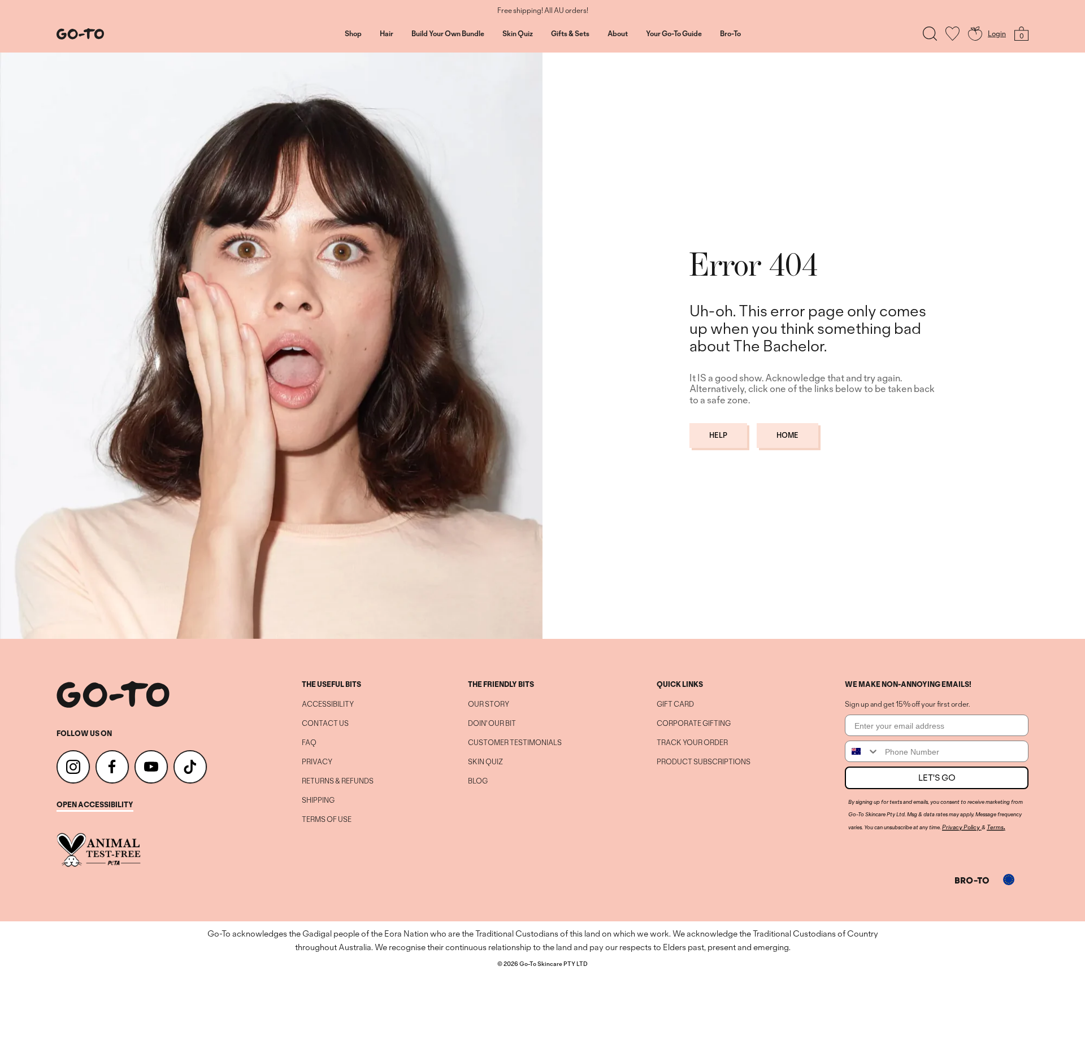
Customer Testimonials (515, 742)
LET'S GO (937, 777)
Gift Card (675, 704)
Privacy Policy (961, 827)
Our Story (488, 704)
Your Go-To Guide (674, 34)
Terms (995, 827)
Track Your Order (692, 742)
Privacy (317, 762)
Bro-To (730, 34)
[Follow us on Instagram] (73, 766)
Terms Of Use (326, 819)
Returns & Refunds (338, 781)
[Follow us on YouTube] (151, 766)
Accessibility (328, 704)
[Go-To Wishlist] (952, 34)
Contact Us (325, 723)
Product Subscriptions (703, 762)
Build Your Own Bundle (447, 34)
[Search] (930, 34)
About (617, 34)
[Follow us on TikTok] (190, 766)
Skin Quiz (517, 34)
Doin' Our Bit (492, 723)
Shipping (318, 800)
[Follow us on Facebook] (112, 766)
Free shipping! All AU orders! (542, 11)
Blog (478, 781)
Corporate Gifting (694, 723)
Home (787, 435)
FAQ (309, 742)
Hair (386, 34)
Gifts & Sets (570, 34)
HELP (718, 435)
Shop (353, 34)
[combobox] (862, 751)
